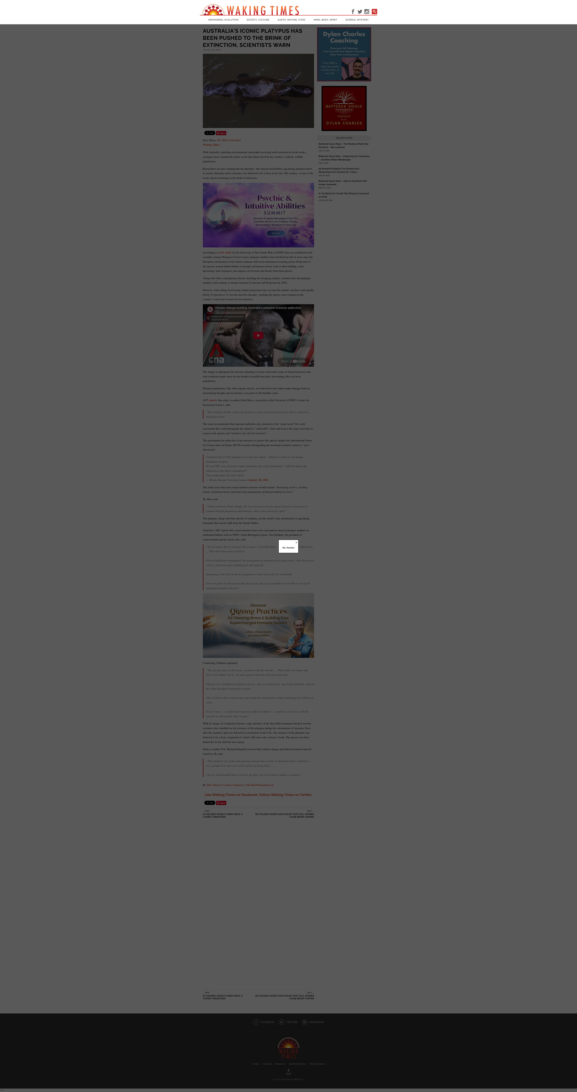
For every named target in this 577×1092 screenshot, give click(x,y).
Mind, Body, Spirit (325, 19)
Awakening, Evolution (223, 19)
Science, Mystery (357, 19)
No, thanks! (288, 547)
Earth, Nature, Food (291, 19)
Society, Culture (258, 19)
